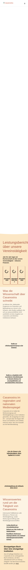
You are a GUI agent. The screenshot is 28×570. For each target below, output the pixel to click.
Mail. (17, 563)
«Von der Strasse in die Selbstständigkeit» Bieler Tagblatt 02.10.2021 (14, 453)
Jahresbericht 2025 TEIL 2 (15, 280)
